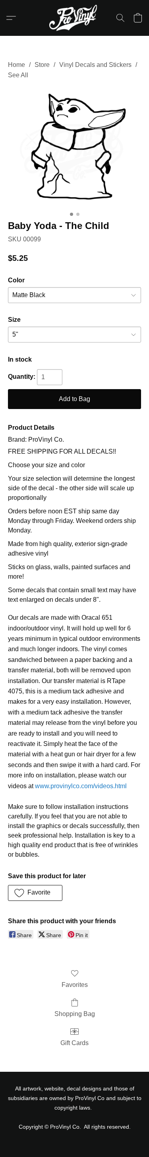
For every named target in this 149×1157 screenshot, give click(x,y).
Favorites (75, 984)
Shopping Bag (74, 1013)
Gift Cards (74, 1043)
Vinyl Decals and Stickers (95, 64)
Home (16, 64)
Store (42, 64)
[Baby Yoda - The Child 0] (74, 148)
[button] (74, 18)
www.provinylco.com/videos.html (81, 786)
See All (18, 75)
